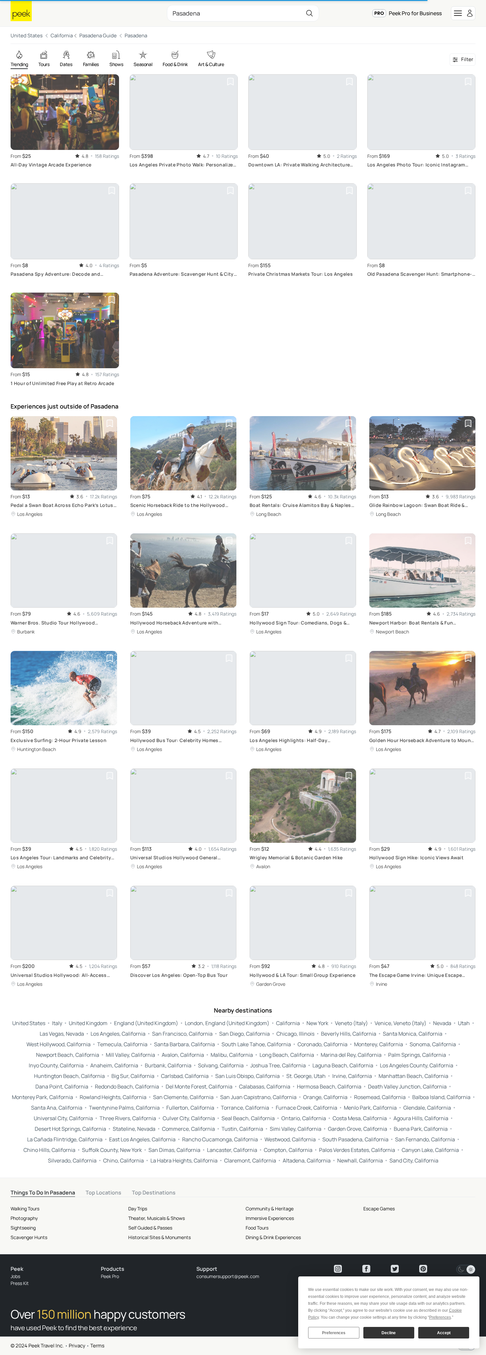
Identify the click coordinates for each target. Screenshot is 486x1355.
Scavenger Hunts (29, 1237)
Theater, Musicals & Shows (156, 1218)
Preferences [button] (440, 1317)
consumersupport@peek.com (227, 1276)
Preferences (333, 1333)
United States (27, 35)
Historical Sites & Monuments (159, 1237)
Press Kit (20, 1283)
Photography (24, 1218)
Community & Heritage (270, 1208)
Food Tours (257, 1228)
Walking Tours (25, 1208)
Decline (389, 1333)
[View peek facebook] (366, 1269)
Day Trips (137, 1208)
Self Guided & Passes (150, 1228)
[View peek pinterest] (423, 1269)
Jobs (15, 1276)
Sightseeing (23, 1228)
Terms (97, 1345)
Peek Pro (110, 1276)
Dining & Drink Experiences (273, 1237)
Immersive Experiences (270, 1218)
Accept (444, 1333)
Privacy (77, 1345)
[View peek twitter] (395, 1269)
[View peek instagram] (338, 1269)
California (62, 35)
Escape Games (379, 1208)
